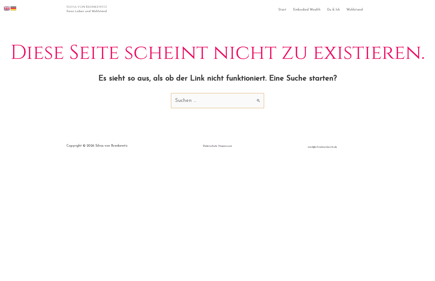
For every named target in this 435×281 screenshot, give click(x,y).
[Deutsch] (13, 8)
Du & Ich (333, 9)
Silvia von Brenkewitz (86, 7)
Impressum (225, 146)
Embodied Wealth (306, 9)
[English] (7, 8)
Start (282, 9)
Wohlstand (354, 9)
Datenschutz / (211, 146)
